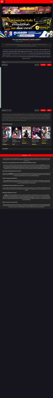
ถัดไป (49, 64)
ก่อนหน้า (43, 64)
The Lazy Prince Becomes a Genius (30, 41)
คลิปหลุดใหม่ (24, 155)
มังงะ (30, 155)
